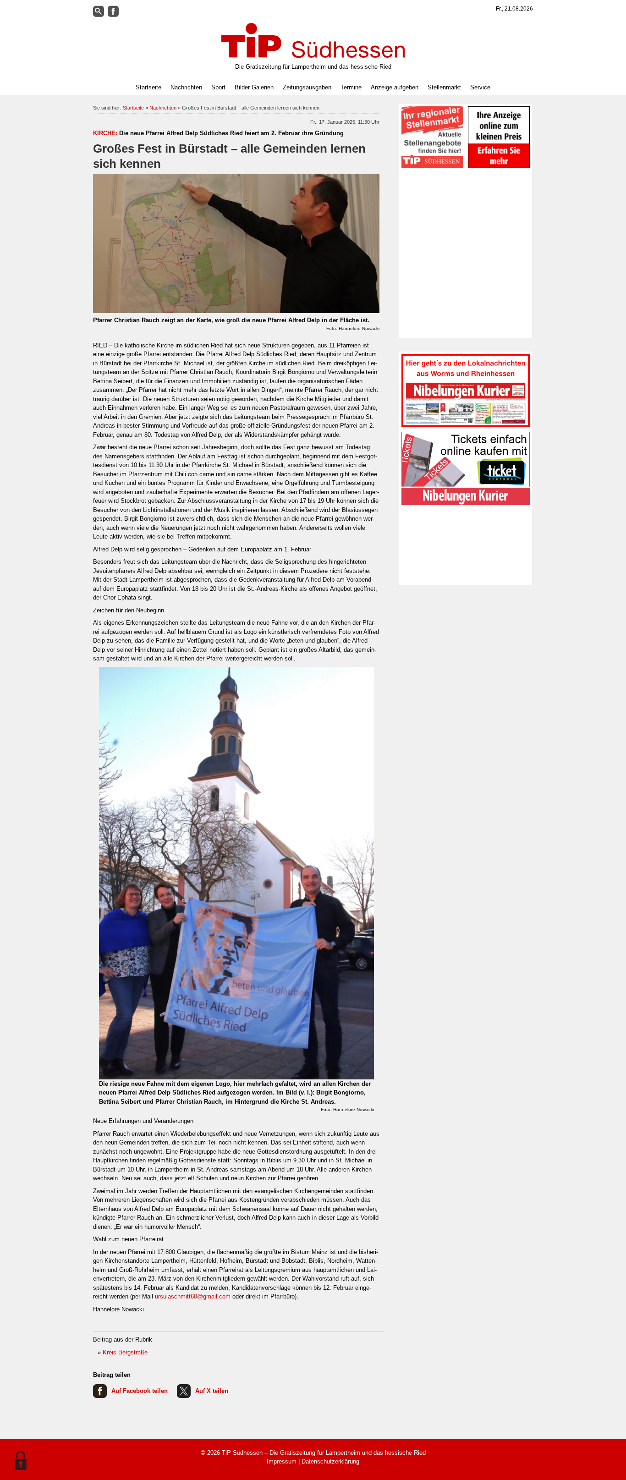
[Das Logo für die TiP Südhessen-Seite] (313, 40)
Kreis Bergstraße (125, 1352)
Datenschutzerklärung (330, 1461)
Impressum (282, 1461)
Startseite (148, 87)
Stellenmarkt (444, 87)
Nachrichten (162, 107)
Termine (351, 87)
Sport (218, 87)
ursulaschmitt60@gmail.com (193, 1296)
